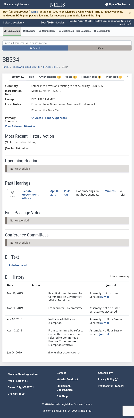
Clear (101, 48)
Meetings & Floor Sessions (76, 30)
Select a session (12, 22)
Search (36, 48)
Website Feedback (67, 379)
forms (34, 11)
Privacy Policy (106, 379)
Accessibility (105, 372)
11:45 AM (67, 192)
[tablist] (67, 217)
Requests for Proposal (111, 386)
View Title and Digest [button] (19, 126)
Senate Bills (50, 66)
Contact (61, 372)
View (13, 196)
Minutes (110, 191)
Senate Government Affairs (30, 194)
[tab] (17, 77)
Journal (104, 297)
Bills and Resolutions (26, 66)
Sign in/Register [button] (118, 4)
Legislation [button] (13, 30)
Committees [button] (49, 30)
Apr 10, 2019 (54, 192)
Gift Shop (62, 396)
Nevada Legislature (15, 4)
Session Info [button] (103, 30)
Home (5, 66)
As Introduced (17, 265)
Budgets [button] (30, 30)
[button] (49, 118)
